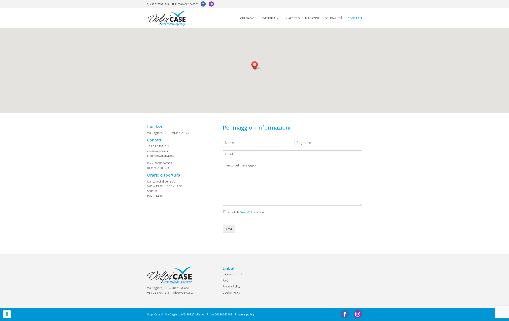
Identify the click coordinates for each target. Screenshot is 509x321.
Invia (229, 229)
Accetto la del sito (246, 212)
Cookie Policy (231, 292)
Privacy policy (244, 314)
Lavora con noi (232, 274)
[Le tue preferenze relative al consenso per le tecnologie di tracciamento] (7, 314)
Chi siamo (247, 18)
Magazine (312, 18)
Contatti (355, 18)
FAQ (225, 280)
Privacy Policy (247, 212)
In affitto (292, 18)
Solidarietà (334, 18)
